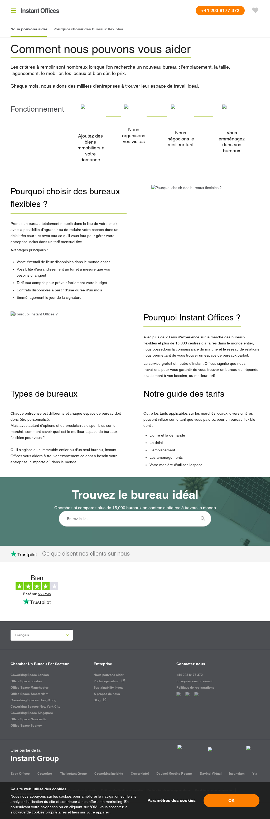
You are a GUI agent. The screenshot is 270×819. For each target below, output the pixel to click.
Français (22, 635)
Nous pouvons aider (109, 675)
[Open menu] (13, 10)
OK (231, 800)
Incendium (237, 773)
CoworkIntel (140, 773)
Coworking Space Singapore (32, 713)
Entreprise (103, 664)
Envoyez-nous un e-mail (194, 681)
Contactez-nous (190, 664)
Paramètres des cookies (171, 800)
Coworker (44, 773)
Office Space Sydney (26, 725)
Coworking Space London (30, 675)
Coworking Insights (108, 773)
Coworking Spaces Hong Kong (33, 700)
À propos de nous (107, 694)
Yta (254, 773)
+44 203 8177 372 (189, 675)
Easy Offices (20, 773)
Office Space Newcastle (28, 719)
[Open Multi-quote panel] (255, 10)
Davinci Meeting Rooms (174, 773)
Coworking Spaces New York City (35, 706)
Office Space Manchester (30, 687)
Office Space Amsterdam (30, 694)
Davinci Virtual (210, 773)
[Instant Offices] (40, 10)
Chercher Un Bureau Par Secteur (40, 664)
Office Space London (26, 681)
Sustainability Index (108, 687)
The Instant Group (73, 773)
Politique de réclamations (195, 687)
